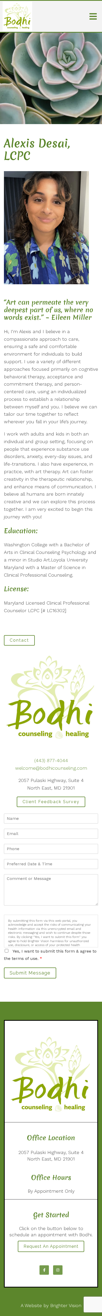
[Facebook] (44, 1270)
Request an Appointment (51, 1246)
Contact (19, 640)
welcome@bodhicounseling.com (51, 768)
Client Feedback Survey (51, 801)
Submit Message (30, 973)
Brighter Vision (65, 1305)
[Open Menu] (93, 16)
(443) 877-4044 (51, 760)
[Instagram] (58, 1270)
